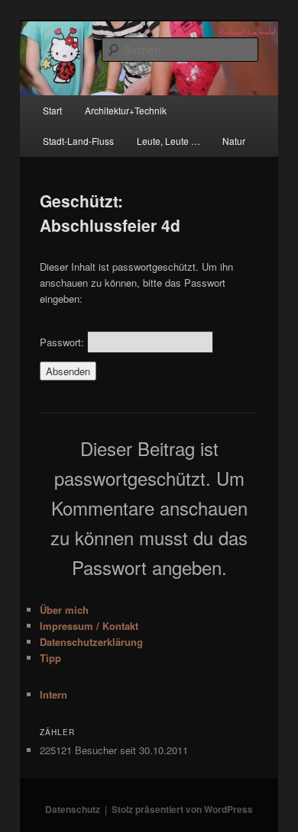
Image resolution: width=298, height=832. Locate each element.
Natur (233, 140)
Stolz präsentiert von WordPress (182, 809)
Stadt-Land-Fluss (78, 140)
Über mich (64, 609)
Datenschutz (72, 809)
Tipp (50, 658)
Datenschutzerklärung (91, 641)
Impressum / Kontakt (89, 625)
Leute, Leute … (168, 140)
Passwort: (63, 342)
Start (52, 110)
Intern (53, 694)
